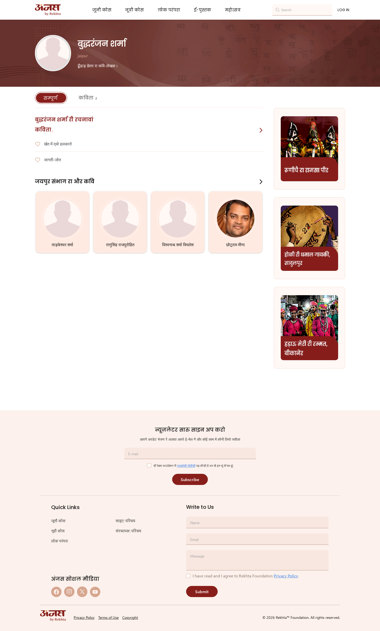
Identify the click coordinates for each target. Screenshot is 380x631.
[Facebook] (56, 591)
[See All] (261, 130)
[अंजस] (48, 10)
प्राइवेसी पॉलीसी (186, 465)
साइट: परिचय (125, 520)
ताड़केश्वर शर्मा (62, 244)
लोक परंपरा (169, 10)
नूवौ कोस (134, 10)
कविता (88, 98)
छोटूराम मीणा (235, 244)
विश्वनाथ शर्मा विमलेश (178, 244)
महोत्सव (233, 10)
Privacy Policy (286, 575)
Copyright (130, 617)
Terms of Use (108, 617)
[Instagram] (69, 591)
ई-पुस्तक (202, 10)
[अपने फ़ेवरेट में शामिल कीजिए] (37, 144)
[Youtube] (95, 591)
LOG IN (343, 9)
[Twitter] (82, 591)
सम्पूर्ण (51, 98)
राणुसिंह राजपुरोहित (120, 244)
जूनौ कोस (101, 10)
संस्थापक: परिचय (128, 530)
